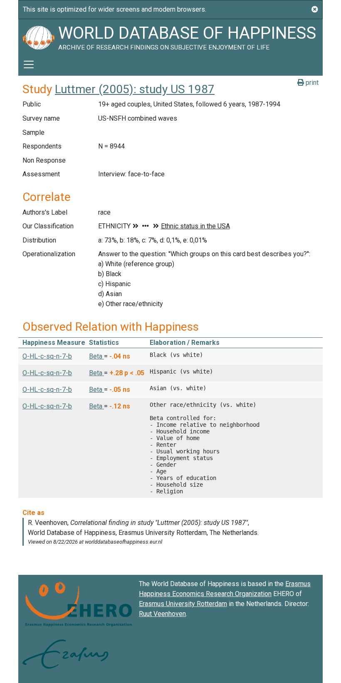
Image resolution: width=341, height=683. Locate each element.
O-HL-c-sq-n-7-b (47, 356)
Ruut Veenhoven (162, 614)
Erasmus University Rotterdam (183, 604)
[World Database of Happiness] (38, 36)
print (311, 83)
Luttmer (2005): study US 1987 (135, 89)
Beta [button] (96, 356)
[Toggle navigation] (28, 64)
